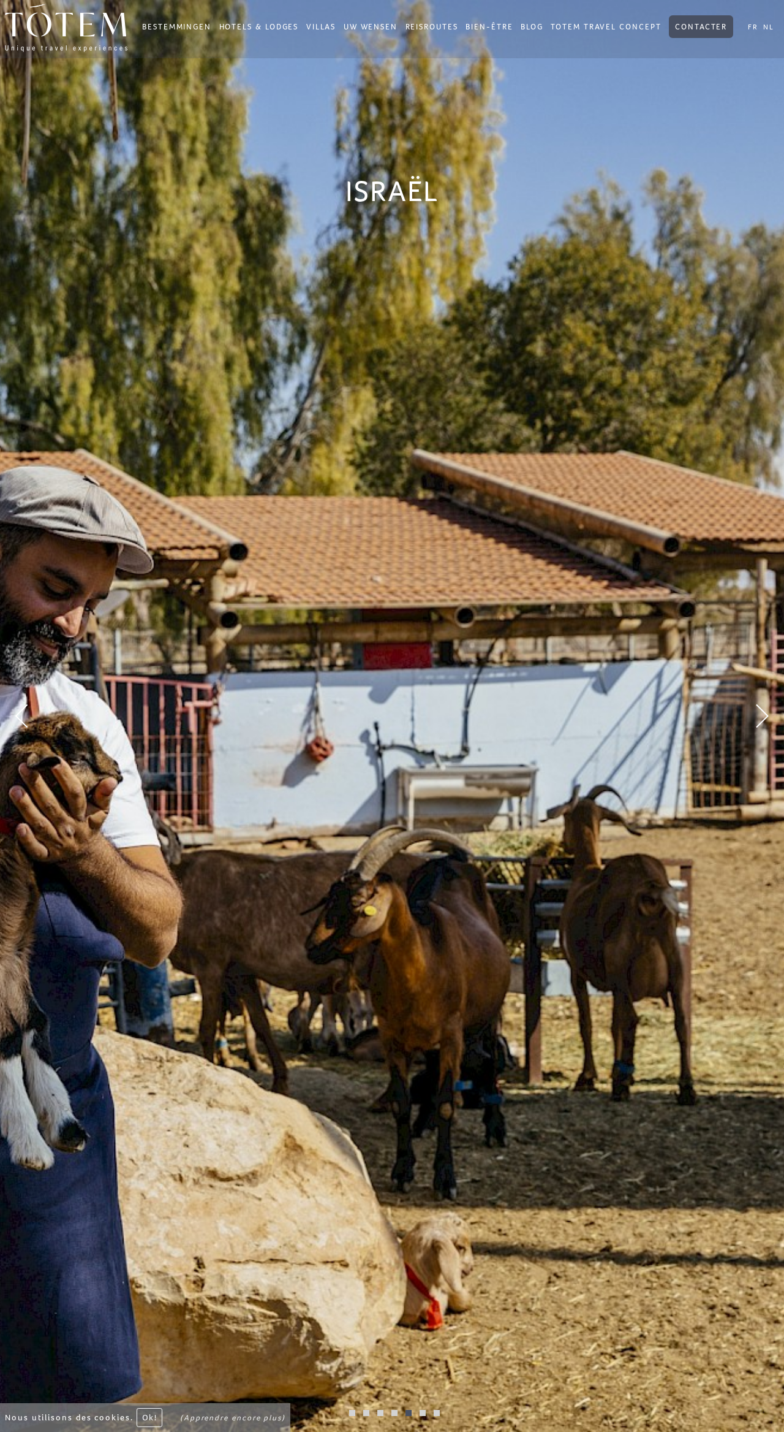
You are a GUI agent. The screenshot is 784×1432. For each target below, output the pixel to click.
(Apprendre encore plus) (232, 1417)
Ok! (149, 1417)
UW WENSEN (371, 26)
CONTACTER (701, 26)
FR (753, 27)
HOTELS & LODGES (259, 26)
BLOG (532, 26)
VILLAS (321, 26)
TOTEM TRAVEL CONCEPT (606, 26)
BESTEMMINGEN (176, 26)
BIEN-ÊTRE (489, 26)
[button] (59, 716)
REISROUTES (431, 26)
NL (768, 27)
